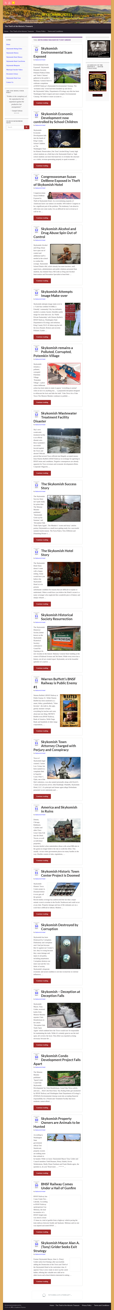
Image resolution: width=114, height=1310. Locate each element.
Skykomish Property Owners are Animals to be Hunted (57, 1122)
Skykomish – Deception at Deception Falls (60, 994)
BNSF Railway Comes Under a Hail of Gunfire (58, 1186)
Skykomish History (12, 53)
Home (8, 44)
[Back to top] (109, 1305)
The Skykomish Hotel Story (57, 553)
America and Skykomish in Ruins (59, 809)
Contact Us (9, 82)
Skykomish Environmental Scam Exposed (53, 52)
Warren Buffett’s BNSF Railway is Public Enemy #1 (55, 683)
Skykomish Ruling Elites (14, 49)
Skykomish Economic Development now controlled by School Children (56, 118)
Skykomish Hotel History (14, 57)
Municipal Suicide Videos (14, 70)
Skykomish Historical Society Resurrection (57, 617)
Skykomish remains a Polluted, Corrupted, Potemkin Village (53, 352)
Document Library (12, 74)
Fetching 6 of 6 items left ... (60, 1295)
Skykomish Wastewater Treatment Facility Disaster (55, 417)
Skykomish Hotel (40, 60)
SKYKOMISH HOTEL (57, 14)
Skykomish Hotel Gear (13, 78)
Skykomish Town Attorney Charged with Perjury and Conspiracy (55, 746)
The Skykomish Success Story (58, 486)
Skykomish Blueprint (13, 65)
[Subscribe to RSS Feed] (6, 2)
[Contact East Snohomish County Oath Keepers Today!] (97, 82)
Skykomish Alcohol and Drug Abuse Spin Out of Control (55, 233)
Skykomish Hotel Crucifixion (15, 61)
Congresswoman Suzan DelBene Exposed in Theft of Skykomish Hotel (57, 181)
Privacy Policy (40, 31)
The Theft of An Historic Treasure (19, 26)
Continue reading (42, 103)
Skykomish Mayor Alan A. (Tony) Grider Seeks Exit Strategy (56, 1247)
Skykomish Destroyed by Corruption (59, 927)
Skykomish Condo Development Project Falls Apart (57, 1060)
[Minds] (13, 2)
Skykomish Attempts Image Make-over (57, 294)
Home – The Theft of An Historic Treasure (19, 31)
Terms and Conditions (55, 31)
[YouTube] (9, 2)
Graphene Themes (20, 1307)
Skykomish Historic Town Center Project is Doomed (60, 873)
